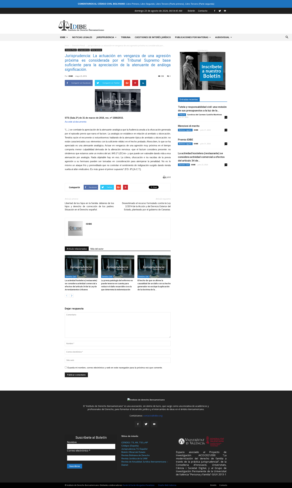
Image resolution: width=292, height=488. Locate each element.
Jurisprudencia (105, 37)
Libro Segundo (148, 4)
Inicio (67, 45)
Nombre (72, 442)
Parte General (96, 50)
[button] (286, 37)
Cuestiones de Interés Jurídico (153, 37)
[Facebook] (214, 11)
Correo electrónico (78, 450)
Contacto (202, 10)
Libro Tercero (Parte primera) (170, 4)
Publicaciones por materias (191, 37)
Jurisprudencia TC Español (134, 449)
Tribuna (125, 37)
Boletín (191, 10)
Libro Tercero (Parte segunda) (199, 4)
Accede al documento (75, 121)
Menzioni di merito (189, 125)
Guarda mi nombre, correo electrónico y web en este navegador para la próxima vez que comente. (115, 367)
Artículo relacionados (77, 249)
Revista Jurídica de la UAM (134, 458)
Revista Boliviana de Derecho (135, 455)
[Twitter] (219, 11)
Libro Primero (132, 4)
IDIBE (62, 37)
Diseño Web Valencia (167, 485)
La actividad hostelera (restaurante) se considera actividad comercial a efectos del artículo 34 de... (201, 157)
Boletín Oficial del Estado (133, 452)
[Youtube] (225, 11)
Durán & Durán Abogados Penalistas (138, 485)
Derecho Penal (78, 45)
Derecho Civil (71, 277)
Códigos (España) (130, 445)
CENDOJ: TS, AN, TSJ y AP (134, 442)
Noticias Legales (185, 130)
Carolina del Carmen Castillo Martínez (204, 114)
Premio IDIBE (185, 139)
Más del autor (97, 249)
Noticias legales (82, 37)
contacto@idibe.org (152, 415)
